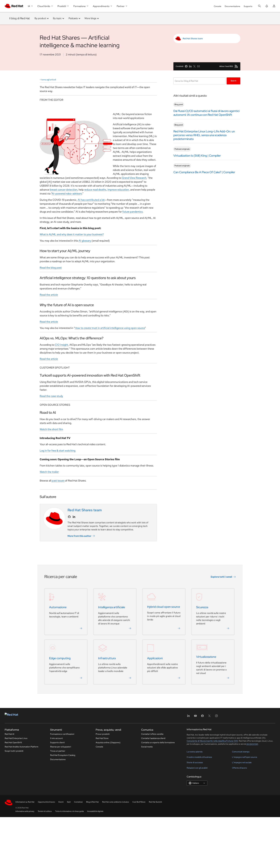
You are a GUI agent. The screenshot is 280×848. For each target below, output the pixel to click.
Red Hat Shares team (193, 38)
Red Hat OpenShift (13, 742)
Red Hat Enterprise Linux (16, 738)
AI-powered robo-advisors (67, 193)
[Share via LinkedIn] (190, 66)
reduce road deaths (95, 189)
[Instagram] (216, 716)
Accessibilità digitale (95, 811)
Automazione (57, 607)
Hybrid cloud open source (163, 607)
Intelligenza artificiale (111, 607)
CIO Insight (61, 344)
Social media (147, 746)
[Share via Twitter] (194, 66)
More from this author (79, 535)
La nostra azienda (194, 751)
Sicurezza (202, 607)
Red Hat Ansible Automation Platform (21, 746)
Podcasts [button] (73, 18)
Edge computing (60, 658)
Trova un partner (57, 751)
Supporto (248, 6)
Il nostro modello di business (199, 757)
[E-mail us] (198, 66)
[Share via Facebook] (186, 66)
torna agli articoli (48, 79)
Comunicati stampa (240, 751)
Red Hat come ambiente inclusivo (115, 802)
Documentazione (232, 6)
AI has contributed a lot (91, 199)
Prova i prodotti (103, 734)
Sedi (69, 802)
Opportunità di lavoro (46, 802)
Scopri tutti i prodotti (14, 751)
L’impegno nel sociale (242, 762)
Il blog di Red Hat (19, 18)
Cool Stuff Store (138, 802)
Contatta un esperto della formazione (158, 742)
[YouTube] (195, 716)
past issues (58, 480)
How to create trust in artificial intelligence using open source (110, 328)
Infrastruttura (107, 658)
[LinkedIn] (188, 716)
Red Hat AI (9, 734)
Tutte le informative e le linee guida (69, 811)
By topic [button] (57, 18)
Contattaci (78, 802)
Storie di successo (195, 762)
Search (233, 81)
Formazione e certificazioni (62, 734)
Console (217, 6)
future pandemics (132, 211)
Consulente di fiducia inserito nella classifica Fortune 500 (212, 741)
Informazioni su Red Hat (24, 802)
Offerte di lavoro (239, 768)
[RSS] (236, 66)
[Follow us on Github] (69, 517)
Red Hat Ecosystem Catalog (62, 755)
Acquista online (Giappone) (108, 742)
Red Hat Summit (155, 802)
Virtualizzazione (206, 657)
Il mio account (56, 738)
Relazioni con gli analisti (197, 768)
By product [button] (40, 18)
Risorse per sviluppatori (60, 746)
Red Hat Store (102, 738)
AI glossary (85, 240)
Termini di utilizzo (45, 811)
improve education (118, 189)
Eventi (61, 802)
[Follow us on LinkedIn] (74, 517)
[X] (209, 716)
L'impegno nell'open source (244, 757)
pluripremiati (252, 744)
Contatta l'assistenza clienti (153, 738)
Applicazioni (155, 658)
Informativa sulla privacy (24, 811)
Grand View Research (134, 177)
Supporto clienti (57, 742)
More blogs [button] (90, 18)
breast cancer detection (63, 189)
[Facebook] (202, 716)
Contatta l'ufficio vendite (152, 734)
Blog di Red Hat (92, 802)
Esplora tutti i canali (221, 576)
